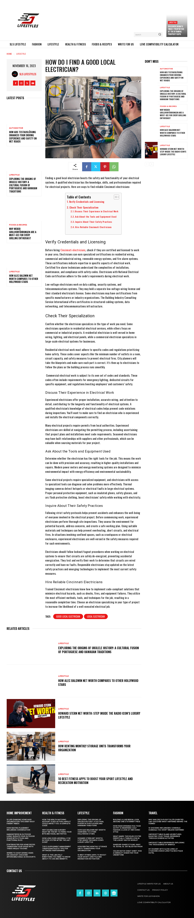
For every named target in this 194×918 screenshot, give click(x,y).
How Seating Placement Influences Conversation (18, 829)
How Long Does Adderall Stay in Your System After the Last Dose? (56, 840)
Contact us (14, 870)
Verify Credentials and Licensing (86, 202)
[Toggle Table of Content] (115, 197)
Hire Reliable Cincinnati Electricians (93, 227)
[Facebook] (15, 83)
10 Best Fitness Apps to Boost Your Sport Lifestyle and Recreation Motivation (95, 780)
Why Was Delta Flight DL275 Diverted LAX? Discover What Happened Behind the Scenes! (168, 822)
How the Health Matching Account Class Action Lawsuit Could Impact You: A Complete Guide (56, 823)
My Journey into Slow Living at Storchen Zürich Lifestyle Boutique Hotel (166, 851)
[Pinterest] (104, 166)
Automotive (16, 128)
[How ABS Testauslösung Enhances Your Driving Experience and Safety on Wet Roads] (24, 113)
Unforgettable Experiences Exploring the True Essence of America (166, 844)
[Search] (160, 34)
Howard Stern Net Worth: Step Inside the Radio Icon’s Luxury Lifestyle (99, 715)
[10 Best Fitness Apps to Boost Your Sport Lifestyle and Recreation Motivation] (31, 779)
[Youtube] (32, 83)
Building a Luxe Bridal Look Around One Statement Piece (126, 821)
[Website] (105, 893)
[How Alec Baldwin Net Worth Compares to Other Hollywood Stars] (24, 257)
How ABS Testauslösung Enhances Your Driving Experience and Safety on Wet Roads (23, 136)
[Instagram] (21, 83)
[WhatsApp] (114, 166)
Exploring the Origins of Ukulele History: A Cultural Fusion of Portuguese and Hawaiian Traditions (23, 185)
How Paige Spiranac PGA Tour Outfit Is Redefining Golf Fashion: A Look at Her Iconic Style (127, 829)
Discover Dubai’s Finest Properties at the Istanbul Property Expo (176, 30)
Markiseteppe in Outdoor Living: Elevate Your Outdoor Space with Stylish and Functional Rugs (21, 837)
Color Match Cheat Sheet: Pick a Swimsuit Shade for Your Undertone (127, 853)
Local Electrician (96, 616)
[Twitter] (27, 83)
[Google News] (113, 893)
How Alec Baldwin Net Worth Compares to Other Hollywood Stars (23, 279)
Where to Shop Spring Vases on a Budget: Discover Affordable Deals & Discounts (21, 855)
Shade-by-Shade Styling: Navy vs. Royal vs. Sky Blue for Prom (127, 846)
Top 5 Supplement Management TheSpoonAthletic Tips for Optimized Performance (56, 849)
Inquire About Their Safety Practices (93, 221)
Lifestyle (172, 22)
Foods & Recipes (18, 225)
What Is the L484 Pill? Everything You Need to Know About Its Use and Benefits (56, 857)
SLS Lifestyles (27, 74)
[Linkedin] (97, 893)
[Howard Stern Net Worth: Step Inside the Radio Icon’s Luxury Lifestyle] (31, 713)
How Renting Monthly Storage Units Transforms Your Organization (94, 748)
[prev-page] (147, 164)
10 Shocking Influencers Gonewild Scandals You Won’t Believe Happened (166, 829)
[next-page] (152, 164)
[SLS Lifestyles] (15, 74)
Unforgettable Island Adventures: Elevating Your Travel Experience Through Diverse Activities (165, 836)
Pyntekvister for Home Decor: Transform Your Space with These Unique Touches (21, 847)
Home (9, 53)
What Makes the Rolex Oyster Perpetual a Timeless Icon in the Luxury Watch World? (127, 838)
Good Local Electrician (68, 616)
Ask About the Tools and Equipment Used (95, 216)
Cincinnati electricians (72, 250)
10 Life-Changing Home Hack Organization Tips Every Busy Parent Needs (21, 822)
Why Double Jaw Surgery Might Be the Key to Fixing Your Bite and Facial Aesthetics (57, 832)
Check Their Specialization (84, 207)
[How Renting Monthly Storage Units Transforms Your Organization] (31, 746)
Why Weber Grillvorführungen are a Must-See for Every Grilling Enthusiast (22, 233)
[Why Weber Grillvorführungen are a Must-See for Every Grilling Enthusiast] (24, 210)
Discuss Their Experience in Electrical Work (96, 211)
